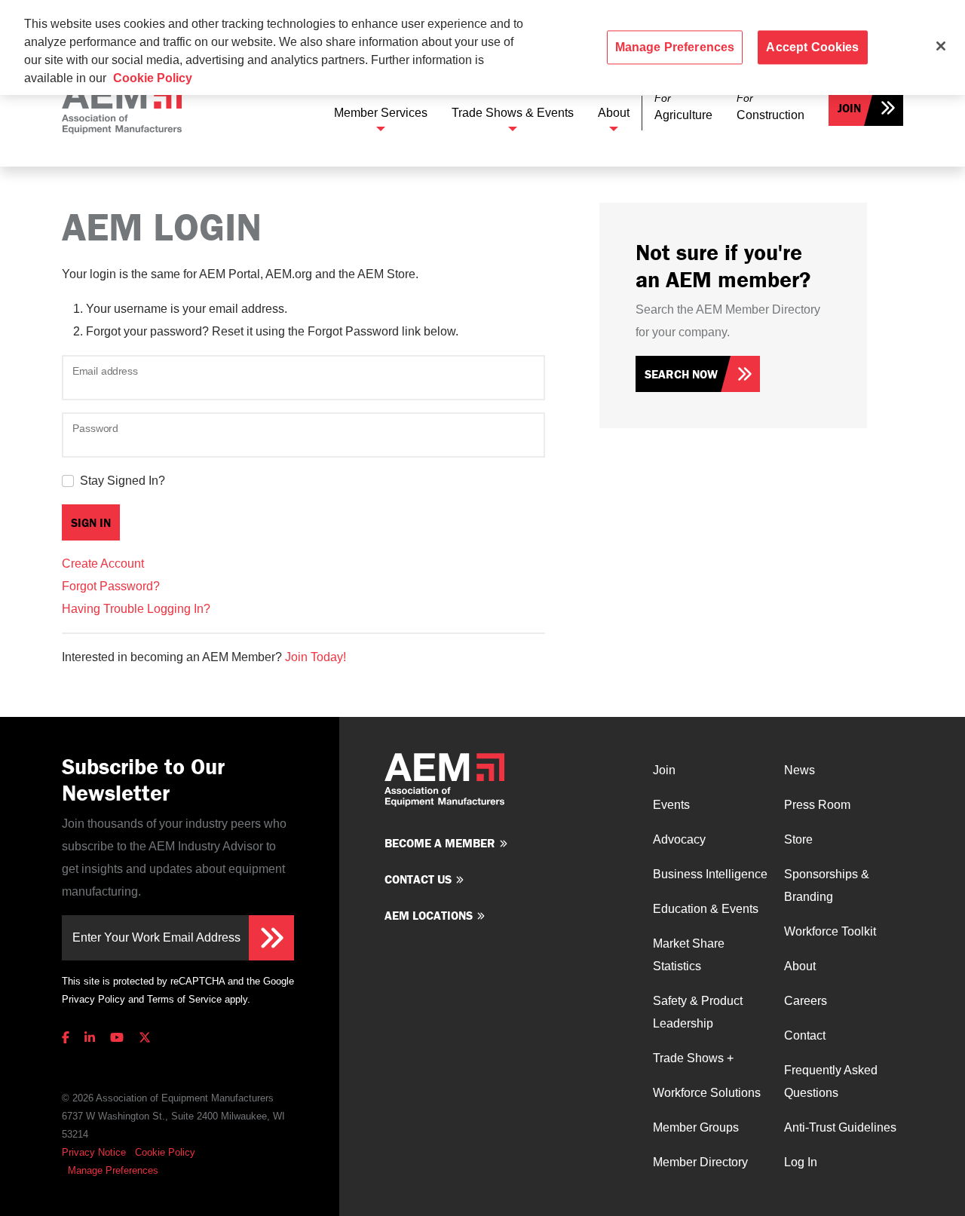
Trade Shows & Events (513, 112)
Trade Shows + (693, 1058)
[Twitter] (145, 1037)
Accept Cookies (812, 47)
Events (671, 804)
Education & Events (705, 908)
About (614, 112)
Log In (800, 1162)
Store (798, 839)
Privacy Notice (94, 1152)
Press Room (817, 804)
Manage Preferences (113, 1170)
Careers (805, 1000)
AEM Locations (428, 915)
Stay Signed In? (122, 480)
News (799, 770)
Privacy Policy (93, 999)
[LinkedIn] (89, 1037)
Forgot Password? (111, 586)
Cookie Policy (165, 1152)
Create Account (103, 563)
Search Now (681, 373)
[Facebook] (68, 1037)
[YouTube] (117, 1037)
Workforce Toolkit (830, 931)
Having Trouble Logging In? (136, 608)
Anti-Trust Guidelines (840, 1127)
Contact (805, 1035)
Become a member (439, 842)
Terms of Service (184, 999)
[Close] (940, 46)
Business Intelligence (710, 874)
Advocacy (679, 839)
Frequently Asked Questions (831, 1081)
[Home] (122, 107)
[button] (683, 107)
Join (849, 107)
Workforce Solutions (707, 1092)
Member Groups (696, 1127)
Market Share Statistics (689, 954)
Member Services (380, 112)
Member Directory (700, 1162)
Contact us (418, 879)
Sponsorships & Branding (826, 885)
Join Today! (315, 657)
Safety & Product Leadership (698, 1012)
